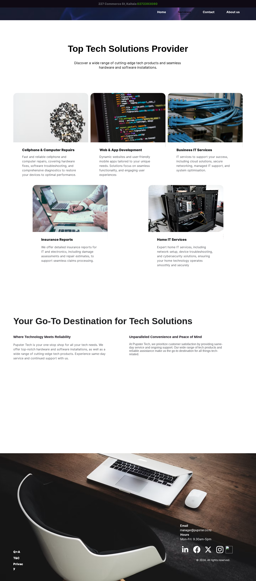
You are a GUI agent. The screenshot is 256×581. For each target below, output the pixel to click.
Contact (208, 12)
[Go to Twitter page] (208, 549)
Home (161, 12)
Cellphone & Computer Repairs (48, 150)
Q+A (16, 552)
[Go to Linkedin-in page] (185, 549)
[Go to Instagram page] (219, 549)
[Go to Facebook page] (196, 549)
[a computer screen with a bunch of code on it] (128, 121)
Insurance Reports (57, 239)
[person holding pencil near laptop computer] (70, 213)
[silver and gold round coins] (50, 121)
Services (184, 12)
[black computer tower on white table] (185, 213)
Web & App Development (121, 150)
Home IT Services (172, 239)
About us (233, 12)
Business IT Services (194, 150)
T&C (16, 558)
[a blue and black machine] (205, 121)
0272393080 (147, 4)
